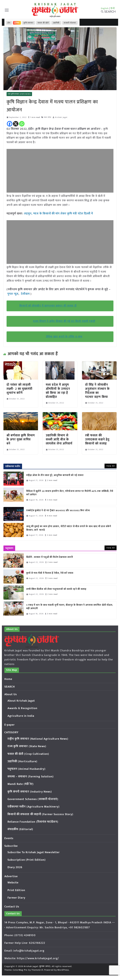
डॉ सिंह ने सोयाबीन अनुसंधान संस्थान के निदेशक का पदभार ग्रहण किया (97, 391)
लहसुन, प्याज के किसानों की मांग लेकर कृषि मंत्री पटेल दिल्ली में (58, 213)
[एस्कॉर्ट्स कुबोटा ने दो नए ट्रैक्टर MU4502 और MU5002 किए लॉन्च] (13, 514)
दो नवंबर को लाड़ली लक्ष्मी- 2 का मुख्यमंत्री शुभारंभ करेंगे (19, 388)
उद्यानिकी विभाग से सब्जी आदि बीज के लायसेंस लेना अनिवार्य (59, 439)
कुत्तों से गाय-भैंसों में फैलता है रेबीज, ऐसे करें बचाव (49, 573)
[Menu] (6, 10)
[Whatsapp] (22, 123)
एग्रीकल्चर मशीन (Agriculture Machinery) (34, 806)
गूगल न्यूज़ (13, 294)
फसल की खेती (43, 22)
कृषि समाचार (28, 22)
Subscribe (11, 846)
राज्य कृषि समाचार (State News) (19, 94)
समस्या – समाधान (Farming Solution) (31, 776)
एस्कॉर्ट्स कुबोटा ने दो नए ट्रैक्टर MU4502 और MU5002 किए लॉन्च (58, 510)
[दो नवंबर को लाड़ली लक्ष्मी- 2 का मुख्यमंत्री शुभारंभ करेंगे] (20, 363)
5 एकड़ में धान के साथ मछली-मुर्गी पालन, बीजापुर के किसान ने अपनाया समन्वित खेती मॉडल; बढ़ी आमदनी (69, 606)
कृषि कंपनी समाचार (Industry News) (30, 791)
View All (110, 466)
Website (13, 882)
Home (8, 679)
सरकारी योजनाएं (70, 22)
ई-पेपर (17, 22)
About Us (10, 694)
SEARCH (9, 686)
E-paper (9, 724)
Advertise (11, 876)
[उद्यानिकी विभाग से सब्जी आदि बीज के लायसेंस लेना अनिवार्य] (60, 414)
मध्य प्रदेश (47, 117)
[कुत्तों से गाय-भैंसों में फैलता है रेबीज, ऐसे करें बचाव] (13, 577)
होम (9, 22)
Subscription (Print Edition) (27, 860)
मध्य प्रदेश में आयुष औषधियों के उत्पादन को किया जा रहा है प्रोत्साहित (58, 391)
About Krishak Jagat (21, 700)
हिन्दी (113, 8)
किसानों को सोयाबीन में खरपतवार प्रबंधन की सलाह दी (48, 305)
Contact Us (11, 906)
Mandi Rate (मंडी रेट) (21, 784)
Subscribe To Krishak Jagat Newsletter (34, 852)
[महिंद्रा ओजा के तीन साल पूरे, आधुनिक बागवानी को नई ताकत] (13, 479)
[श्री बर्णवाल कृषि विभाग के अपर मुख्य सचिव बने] (20, 414)
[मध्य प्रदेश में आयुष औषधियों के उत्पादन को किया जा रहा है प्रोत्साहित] (60, 363)
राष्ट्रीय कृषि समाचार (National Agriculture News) (38, 739)
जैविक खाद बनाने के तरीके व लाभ (64, 336)
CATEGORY (11, 732)
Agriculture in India (21, 716)
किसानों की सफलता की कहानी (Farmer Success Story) (40, 814)
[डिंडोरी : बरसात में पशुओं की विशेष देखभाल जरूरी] (13, 560)
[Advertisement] (60, 171)
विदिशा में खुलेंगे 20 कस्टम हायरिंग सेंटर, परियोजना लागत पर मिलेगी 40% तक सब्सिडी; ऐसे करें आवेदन (69, 493)
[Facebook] (9, 123)
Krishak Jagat (61, 117)
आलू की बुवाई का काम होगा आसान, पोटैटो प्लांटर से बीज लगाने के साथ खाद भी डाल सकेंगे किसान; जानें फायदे (68, 528)
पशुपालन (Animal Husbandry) (26, 769)
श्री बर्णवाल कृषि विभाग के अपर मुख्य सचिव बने (21, 439)
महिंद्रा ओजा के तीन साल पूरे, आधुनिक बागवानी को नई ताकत (55, 475)
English (105, 8)
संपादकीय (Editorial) (20, 829)
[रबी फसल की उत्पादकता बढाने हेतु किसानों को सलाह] (99, 414)
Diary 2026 (15, 867)
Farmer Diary (16, 897)
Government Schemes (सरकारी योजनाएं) (33, 799)
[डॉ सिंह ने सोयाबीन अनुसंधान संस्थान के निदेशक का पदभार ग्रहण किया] (99, 363)
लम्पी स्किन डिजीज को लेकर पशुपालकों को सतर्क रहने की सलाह (56, 589)
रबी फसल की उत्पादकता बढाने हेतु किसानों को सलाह (97, 439)
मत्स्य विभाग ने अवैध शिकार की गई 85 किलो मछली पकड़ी (64, 321)
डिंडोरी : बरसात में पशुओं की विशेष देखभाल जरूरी (49, 557)
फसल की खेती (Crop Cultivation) (28, 754)
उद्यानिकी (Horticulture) (23, 761)
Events (9, 838)
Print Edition (16, 890)
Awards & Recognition (23, 708)
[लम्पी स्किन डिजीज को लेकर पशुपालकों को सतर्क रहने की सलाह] (13, 592)
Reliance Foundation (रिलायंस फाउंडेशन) (33, 821)
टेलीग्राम (26, 294)
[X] (15, 123)
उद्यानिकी (56, 22)
